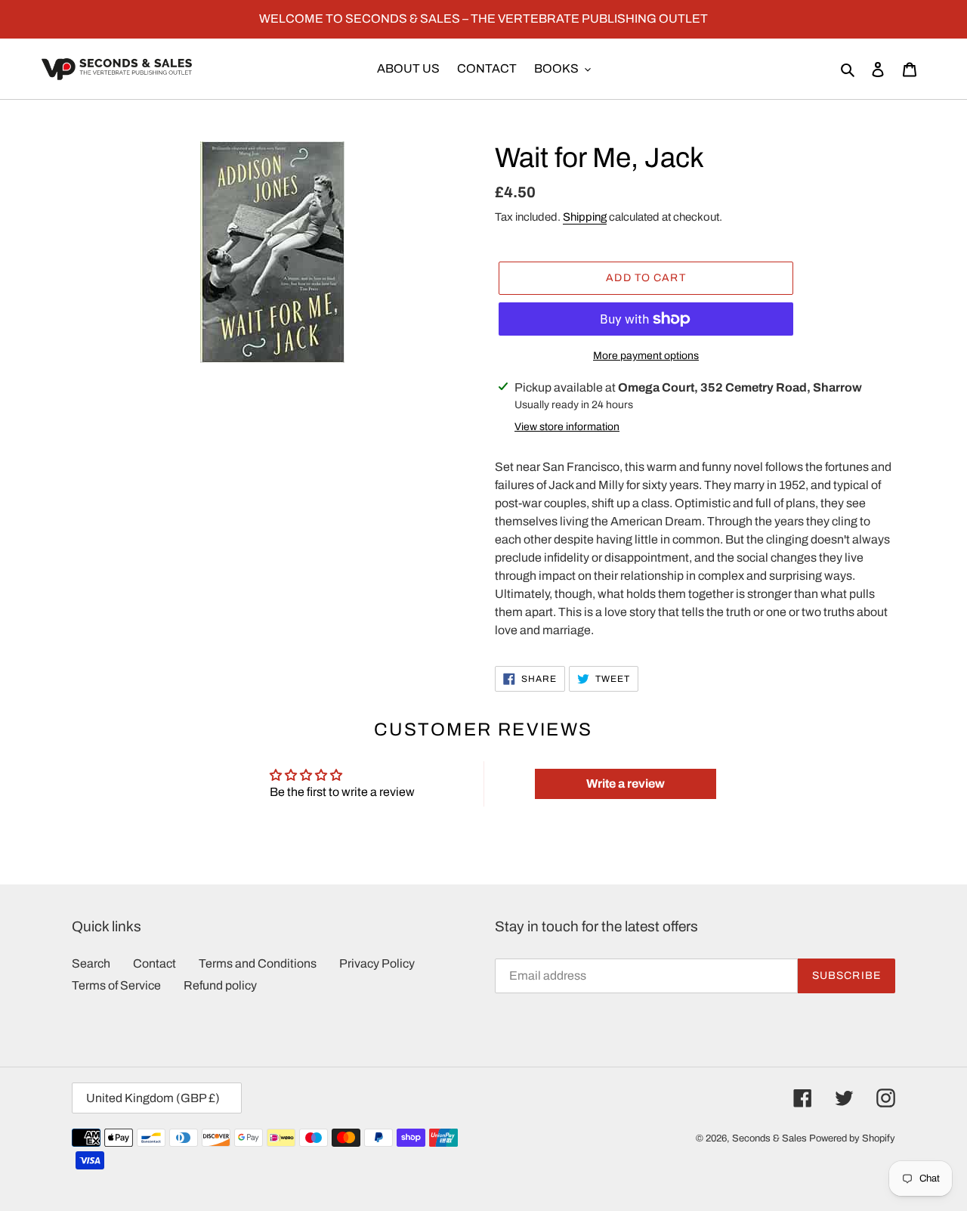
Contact (154, 963)
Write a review (625, 783)
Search (91, 963)
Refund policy (220, 985)
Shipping (585, 217)
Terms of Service (116, 985)
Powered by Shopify (852, 1138)
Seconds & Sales (769, 1138)
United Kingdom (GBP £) (153, 1098)
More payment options (646, 355)
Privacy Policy (377, 963)
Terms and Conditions (258, 963)
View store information (566, 426)
